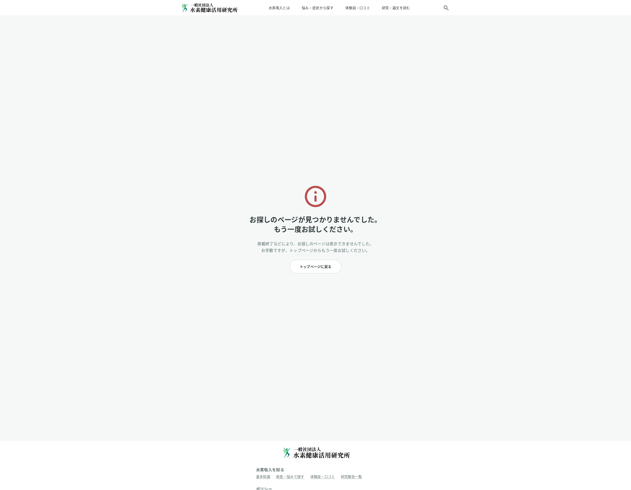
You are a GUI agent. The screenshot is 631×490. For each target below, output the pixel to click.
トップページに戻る (316, 266)
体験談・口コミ (357, 8)
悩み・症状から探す (317, 8)
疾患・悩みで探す (290, 476)
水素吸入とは (279, 8)
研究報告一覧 (351, 476)
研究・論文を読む (396, 8)
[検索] (446, 8)
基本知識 (263, 476)
